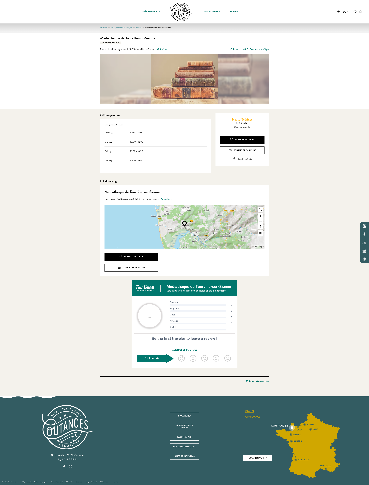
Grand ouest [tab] (253, 417)
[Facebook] (64, 466)
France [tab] (249, 411)
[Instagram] (70, 466)
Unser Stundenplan (184, 456)
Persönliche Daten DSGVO (61, 481)
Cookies (79, 481)
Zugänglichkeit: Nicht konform (97, 481)
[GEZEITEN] (364, 242)
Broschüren (184, 415)
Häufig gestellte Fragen (184, 426)
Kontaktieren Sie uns (184, 446)
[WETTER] (364, 234)
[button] (360, 12)
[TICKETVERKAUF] (364, 259)
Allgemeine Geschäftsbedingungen (34, 481)
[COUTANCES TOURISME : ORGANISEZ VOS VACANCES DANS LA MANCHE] (181, 12)
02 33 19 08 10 (69, 459)
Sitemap (115, 481)
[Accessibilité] (338, 12)
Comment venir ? (258, 457)
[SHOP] (364, 251)
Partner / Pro (184, 437)
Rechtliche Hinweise (9, 481)
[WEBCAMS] (364, 226)
